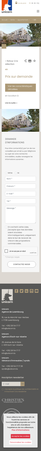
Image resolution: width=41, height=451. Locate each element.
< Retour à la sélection (11, 62)
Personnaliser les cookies (20, 442)
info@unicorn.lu (8, 328)
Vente (12, 20)
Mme (10, 173)
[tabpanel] (20, 120)
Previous (3, 120)
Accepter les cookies (20, 436)
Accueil (5, 20)
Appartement (22, 20)
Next (38, 120)
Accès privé (22, 3)
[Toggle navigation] (38, 11)
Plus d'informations (20, 430)
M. (18, 173)
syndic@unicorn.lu (10, 369)
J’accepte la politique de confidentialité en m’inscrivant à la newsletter (21, 390)
